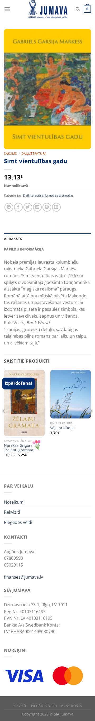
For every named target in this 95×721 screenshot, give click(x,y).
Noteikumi (14, 502)
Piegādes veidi (18, 522)
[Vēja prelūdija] (70, 394)
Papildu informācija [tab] (24, 249)
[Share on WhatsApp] (8, 207)
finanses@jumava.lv (23, 577)
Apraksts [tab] (13, 238)
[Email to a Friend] (37, 207)
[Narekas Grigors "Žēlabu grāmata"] (24, 403)
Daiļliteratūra (33, 153)
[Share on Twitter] (27, 207)
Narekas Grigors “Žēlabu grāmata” (19, 447)
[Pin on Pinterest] (46, 207)
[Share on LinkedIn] (56, 207)
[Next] (91, 421)
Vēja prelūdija (62, 427)
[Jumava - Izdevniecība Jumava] (47, 9)
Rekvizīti (12, 512)
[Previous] (3, 421)
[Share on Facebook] (18, 207)
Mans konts (71, 706)
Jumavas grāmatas (59, 195)
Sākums (10, 153)
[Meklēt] (78, 9)
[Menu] (7, 9)
